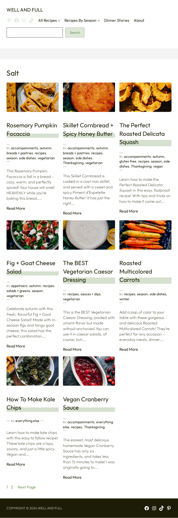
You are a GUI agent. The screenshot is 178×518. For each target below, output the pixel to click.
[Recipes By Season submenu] (98, 20)
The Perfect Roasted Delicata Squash (142, 133)
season (12, 158)
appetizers (19, 286)
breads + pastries (20, 153)
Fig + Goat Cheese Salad (31, 267)
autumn (45, 148)
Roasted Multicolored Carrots (135, 271)
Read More (16, 208)
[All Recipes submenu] (59, 20)
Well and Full (25, 10)
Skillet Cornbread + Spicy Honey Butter (88, 129)
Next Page (27, 487)
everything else (27, 420)
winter (124, 299)
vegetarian (46, 158)
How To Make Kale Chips (31, 403)
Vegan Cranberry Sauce (86, 403)
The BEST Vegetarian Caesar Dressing (88, 271)
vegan (158, 166)
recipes (40, 153)
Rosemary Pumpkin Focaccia (32, 129)
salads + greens (18, 291)
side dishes (27, 158)
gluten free (127, 161)
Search (75, 32)
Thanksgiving (73, 163)
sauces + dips (91, 294)
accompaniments (24, 148)
